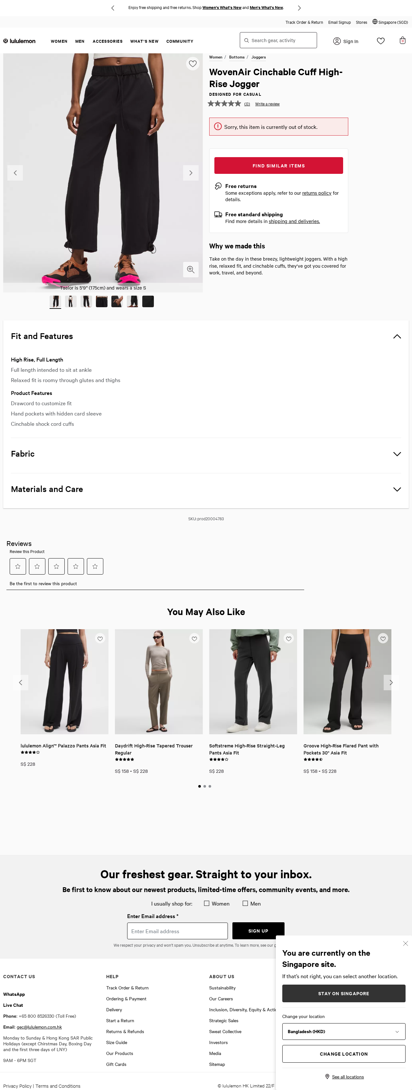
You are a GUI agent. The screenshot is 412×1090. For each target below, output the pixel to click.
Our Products (119, 1053)
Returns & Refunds (125, 1031)
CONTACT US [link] (19, 976)
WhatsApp (14, 993)
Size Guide (116, 1042)
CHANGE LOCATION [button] (344, 1053)
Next (299, 8)
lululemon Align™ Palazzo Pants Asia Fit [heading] (63, 745)
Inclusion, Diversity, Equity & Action (244, 1009)
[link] (64, 681)
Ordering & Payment (126, 998)
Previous (112, 8)
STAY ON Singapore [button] (343, 993)
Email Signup (339, 22)
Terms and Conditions (57, 1086)
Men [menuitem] (80, 41)
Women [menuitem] (59, 41)
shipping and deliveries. (294, 221)
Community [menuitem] (180, 41)
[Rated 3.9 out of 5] (30, 751)
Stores (361, 22)
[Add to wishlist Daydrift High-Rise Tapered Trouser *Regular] (194, 637)
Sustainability (222, 987)
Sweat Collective (225, 1031)
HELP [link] (112, 976)
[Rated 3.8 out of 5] (219, 758)
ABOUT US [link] (221, 976)
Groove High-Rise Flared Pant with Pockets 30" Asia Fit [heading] (341, 749)
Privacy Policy (17, 1086)
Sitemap (217, 1064)
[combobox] (278, 40)
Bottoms (237, 56)
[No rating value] (226, 103)
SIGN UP (258, 930)
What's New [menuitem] (144, 41)
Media (215, 1053)
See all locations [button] (348, 1076)
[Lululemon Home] (19, 40)
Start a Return (120, 1020)
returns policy (317, 193)
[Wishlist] (381, 43)
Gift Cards (116, 1064)
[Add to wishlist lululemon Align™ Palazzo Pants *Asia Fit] (100, 637)
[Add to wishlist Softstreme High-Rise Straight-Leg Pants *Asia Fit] (289, 637)
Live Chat (13, 1004)
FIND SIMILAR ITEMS (279, 165)
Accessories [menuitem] (108, 41)
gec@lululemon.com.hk (39, 1026)
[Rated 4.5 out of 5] (313, 758)
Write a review (267, 103)
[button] (390, 22)
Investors (218, 1042)
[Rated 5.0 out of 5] (124, 758)
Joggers (258, 56)
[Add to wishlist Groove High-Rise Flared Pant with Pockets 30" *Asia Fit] (383, 637)
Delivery (114, 1009)
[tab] (199, 786)
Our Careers (221, 998)
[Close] (405, 942)
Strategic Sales (224, 1020)
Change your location (303, 1016)
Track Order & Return (304, 22)
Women (215, 56)
